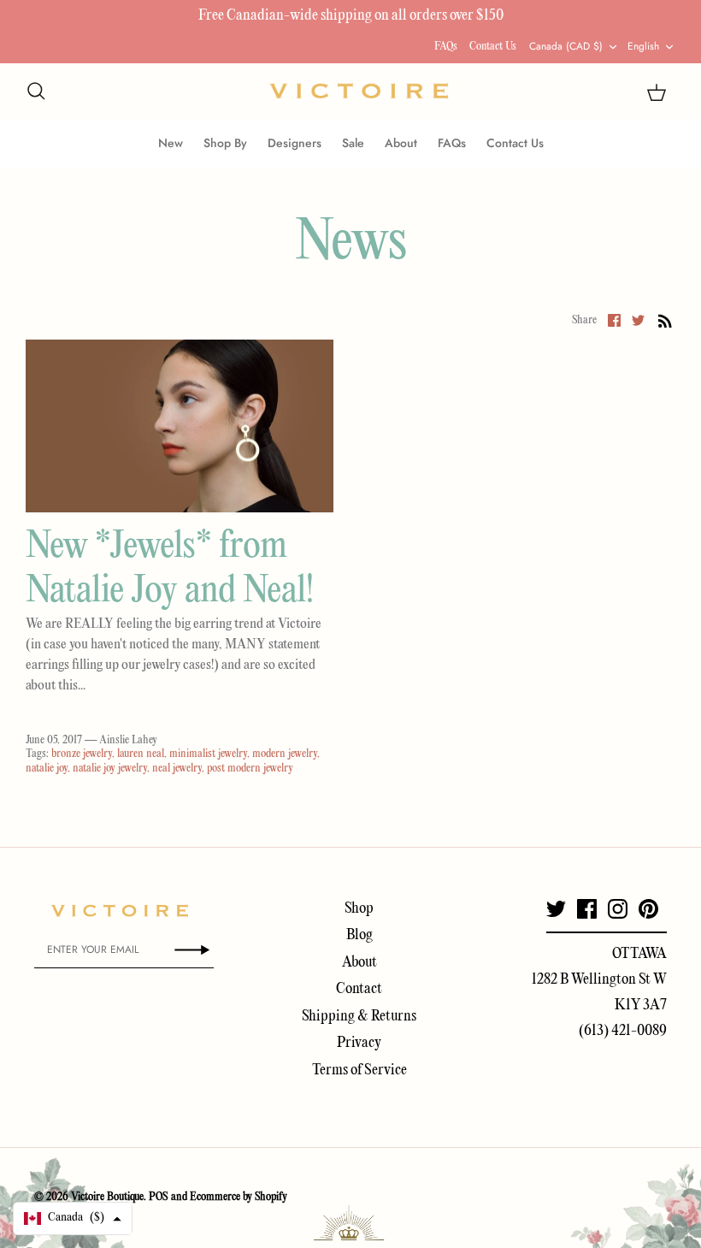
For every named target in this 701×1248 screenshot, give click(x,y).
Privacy (359, 1043)
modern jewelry (284, 754)
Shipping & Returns (359, 1016)
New (170, 142)
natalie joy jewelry (110, 768)
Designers (294, 142)
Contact (359, 989)
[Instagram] (617, 909)
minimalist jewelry (208, 754)
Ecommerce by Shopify (238, 1197)
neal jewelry (177, 768)
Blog (359, 935)
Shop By (225, 142)
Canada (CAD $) (566, 46)
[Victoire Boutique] (359, 91)
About (401, 142)
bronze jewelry (81, 754)
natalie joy (47, 768)
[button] (73, 1218)
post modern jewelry (250, 768)
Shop (359, 909)
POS (158, 1197)
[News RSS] (665, 321)
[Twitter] (556, 909)
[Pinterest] (648, 909)
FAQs (445, 46)
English (643, 46)
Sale (353, 142)
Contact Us (492, 46)
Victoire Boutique (107, 1197)
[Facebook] (587, 909)
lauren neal (140, 754)
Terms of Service (359, 1070)
